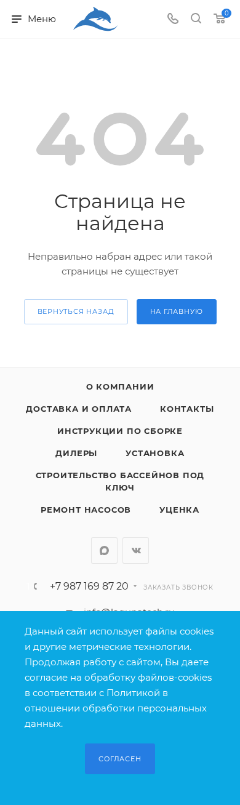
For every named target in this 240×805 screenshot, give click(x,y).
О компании (120, 386)
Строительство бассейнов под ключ (120, 481)
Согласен (119, 759)
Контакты (187, 409)
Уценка (179, 510)
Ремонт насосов (86, 510)
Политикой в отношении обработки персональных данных (116, 708)
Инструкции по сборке (120, 431)
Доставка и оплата (79, 409)
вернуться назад (76, 311)
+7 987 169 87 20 (89, 586)
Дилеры (76, 453)
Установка (155, 453)
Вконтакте (135, 550)
